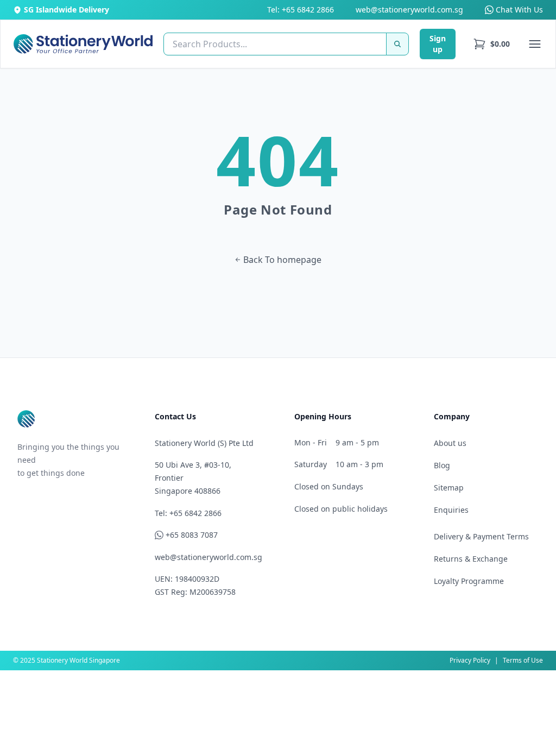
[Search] (397, 44)
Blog (442, 465)
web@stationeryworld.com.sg (409, 9)
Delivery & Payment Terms (481, 536)
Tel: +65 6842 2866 (300, 9)
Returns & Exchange (471, 559)
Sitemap (449, 487)
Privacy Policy (470, 660)
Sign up (437, 43)
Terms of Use (523, 660)
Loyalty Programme (469, 581)
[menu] (491, 44)
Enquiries (451, 510)
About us (450, 443)
